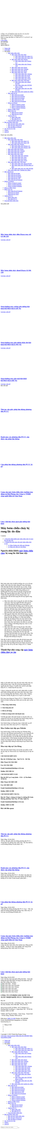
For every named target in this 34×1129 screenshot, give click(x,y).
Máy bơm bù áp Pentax (18, 96)
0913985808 (22, 1036)
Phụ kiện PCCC (16, 119)
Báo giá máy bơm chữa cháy (16, 124)
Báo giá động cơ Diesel (14, 127)
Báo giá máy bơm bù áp (15, 125)
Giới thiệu (7, 50)
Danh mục (4, 43)
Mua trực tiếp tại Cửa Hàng (17, 547)
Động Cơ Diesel (12, 103)
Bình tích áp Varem (17, 112)
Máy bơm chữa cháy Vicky (23, 79)
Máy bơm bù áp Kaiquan (19, 101)
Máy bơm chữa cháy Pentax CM (21, 147)
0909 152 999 (11, 1018)
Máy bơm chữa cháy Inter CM (24, 58)
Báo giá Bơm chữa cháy (11, 122)
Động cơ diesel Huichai (18, 106)
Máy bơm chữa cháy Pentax (20, 59)
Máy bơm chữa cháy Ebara (19, 67)
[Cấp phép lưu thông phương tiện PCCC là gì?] (17, 461)
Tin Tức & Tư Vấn (9, 128)
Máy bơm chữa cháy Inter (19, 54)
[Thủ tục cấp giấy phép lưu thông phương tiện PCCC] (17, 406)
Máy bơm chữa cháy (14, 53)
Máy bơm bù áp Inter (18, 95)
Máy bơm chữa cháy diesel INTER (22, 163)
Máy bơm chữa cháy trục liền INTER (22, 168)
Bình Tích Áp (12, 111)
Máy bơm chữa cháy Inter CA (23, 56)
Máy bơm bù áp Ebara (18, 98)
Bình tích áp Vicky (17, 114)
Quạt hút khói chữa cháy (15, 120)
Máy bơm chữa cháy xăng (19, 72)
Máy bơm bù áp (12, 93)
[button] (5, 45)
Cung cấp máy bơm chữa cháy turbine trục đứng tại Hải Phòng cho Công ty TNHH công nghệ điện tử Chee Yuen (17, 494)
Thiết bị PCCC (12, 116)
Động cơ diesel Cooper (18, 104)
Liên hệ (6, 132)
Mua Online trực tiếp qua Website (18, 545)
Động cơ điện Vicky (14, 109)
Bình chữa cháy (16, 117)
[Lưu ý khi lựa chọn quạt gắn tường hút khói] (17, 518)
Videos (6, 130)
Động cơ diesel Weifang (18, 108)
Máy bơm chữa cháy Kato (22, 75)
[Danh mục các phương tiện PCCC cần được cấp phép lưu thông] (17, 433)
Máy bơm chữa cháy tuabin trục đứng (22, 91)
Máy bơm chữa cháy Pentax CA (21, 146)
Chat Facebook (11, 1036)
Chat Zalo (3, 1036)
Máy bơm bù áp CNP (18, 99)
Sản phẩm (7, 51)
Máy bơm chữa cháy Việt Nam (20, 80)
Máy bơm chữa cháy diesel (19, 71)
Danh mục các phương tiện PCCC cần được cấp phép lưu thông (15, 438)
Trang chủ (7, 48)
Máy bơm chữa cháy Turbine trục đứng (19, 170)
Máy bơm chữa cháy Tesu (22, 77)
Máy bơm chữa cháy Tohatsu (20, 69)
